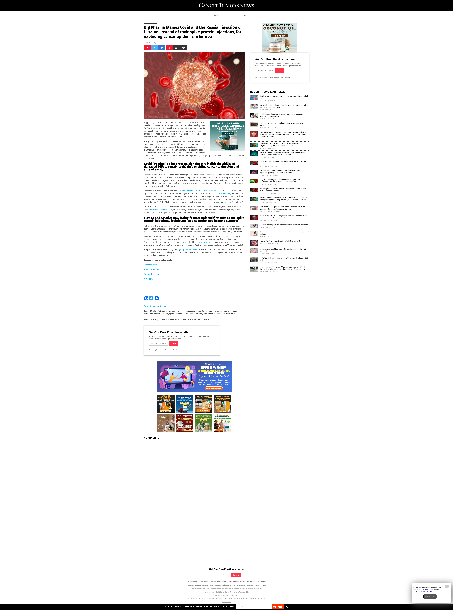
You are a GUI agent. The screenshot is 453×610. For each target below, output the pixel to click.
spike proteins (175, 314)
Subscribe (277, 607)
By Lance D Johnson (274, 211)
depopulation (190, 311)
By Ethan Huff (271, 101)
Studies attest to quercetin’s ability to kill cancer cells (280, 241)
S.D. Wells (161, 42)
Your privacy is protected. (156, 350)
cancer (165, 311)
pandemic (148, 314)
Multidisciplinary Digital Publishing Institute (198, 191)
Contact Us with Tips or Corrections (226, 595)
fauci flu (200, 311)
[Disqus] (194, 470)
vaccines (220, 314)
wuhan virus (229, 314)
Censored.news (150, 265)
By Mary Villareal (273, 166)
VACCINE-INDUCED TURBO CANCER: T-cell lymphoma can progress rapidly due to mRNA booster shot (281, 145)
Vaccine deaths (195, 314)
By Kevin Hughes (272, 128)
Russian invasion (161, 314)
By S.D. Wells (271, 139)
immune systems (229, 311)
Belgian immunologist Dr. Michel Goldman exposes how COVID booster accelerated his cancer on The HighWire (283, 181)
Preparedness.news (189, 250)
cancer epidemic (176, 311)
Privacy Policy (226, 602)
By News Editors (273, 175)
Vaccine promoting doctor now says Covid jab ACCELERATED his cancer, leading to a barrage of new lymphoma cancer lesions (283, 199)
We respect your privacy (214, 585)
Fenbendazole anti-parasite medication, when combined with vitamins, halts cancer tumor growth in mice (282, 208)
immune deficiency (213, 311)
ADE (159, 311)
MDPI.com (148, 279)
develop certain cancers (161, 210)
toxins (185, 314)
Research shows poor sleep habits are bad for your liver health (284, 225)
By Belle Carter (272, 184)
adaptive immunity (222, 194)
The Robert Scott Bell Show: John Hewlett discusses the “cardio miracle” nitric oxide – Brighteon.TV (284, 217)
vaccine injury (209, 314)
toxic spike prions (206, 242)
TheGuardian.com (151, 269)
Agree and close (430, 597)
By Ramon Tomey (273, 243)
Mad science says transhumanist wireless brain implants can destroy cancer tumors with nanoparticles (282, 153)
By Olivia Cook (272, 110)
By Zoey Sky (271, 227)
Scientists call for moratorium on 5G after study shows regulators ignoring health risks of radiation (280, 172)
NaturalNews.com (151, 274)
